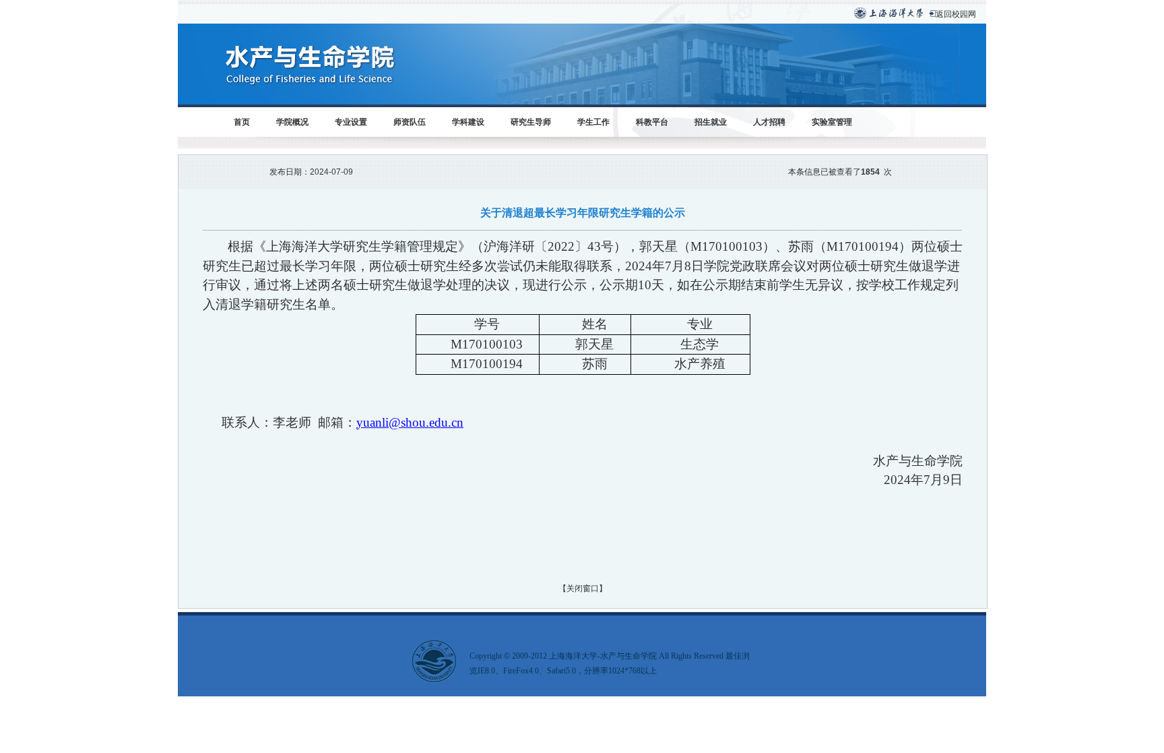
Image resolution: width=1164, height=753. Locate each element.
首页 (242, 122)
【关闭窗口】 (582, 588)
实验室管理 (832, 122)
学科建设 (468, 122)
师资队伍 (409, 122)
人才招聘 (769, 122)
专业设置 (351, 122)
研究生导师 (531, 122)
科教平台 (652, 122)
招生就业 (710, 122)
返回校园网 (956, 14)
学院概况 (292, 122)
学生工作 (593, 122)
